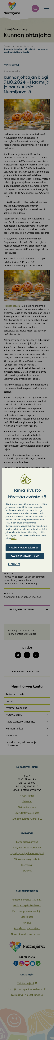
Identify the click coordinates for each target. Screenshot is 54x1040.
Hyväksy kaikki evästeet (23, 547)
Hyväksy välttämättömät (24, 555)
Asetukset (14, 564)
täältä (13, 538)
